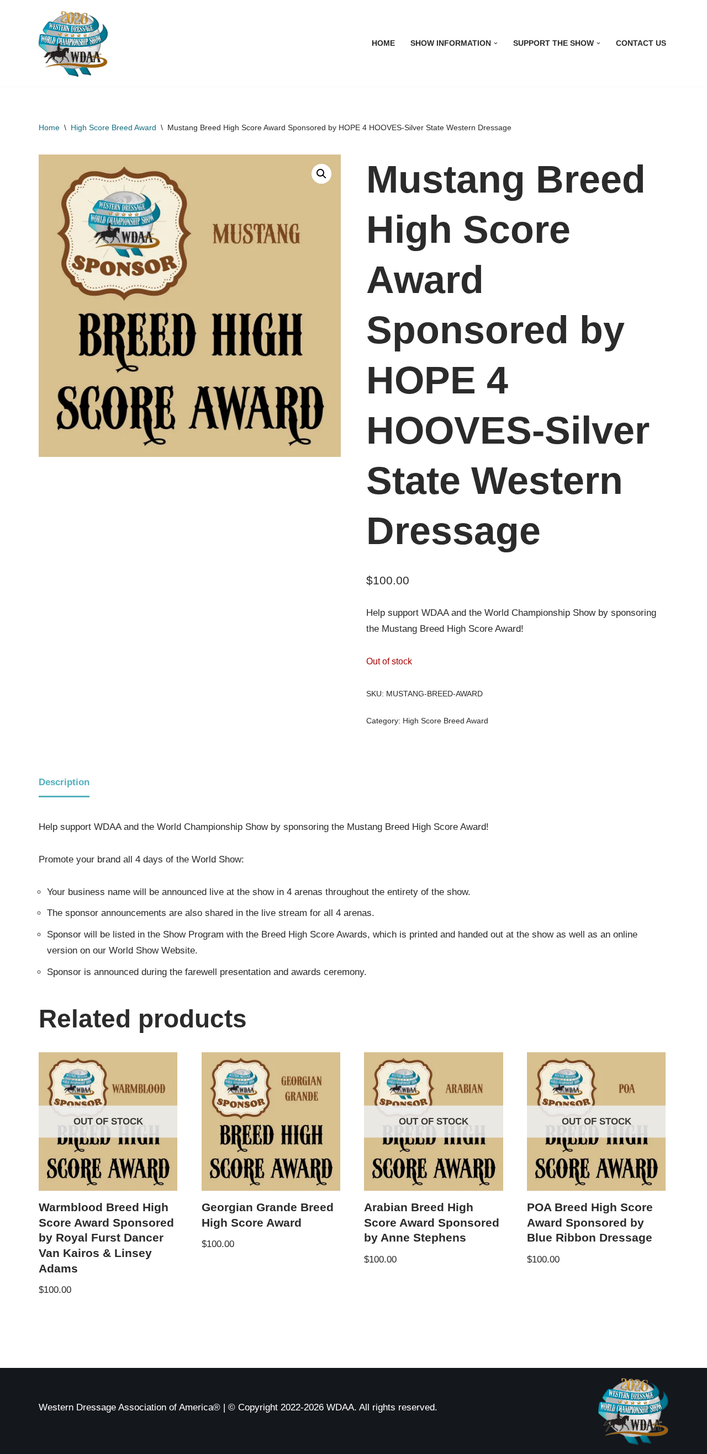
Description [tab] (64, 782)
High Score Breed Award (113, 127)
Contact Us (641, 43)
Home (383, 43)
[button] (496, 43)
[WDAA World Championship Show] (73, 43)
